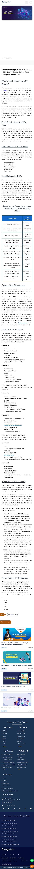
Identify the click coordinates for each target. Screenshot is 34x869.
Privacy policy (5, 858)
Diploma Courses (7, 759)
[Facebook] (3, 808)
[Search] (26, 2)
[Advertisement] (17, 39)
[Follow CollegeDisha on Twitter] (8, 808)
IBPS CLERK (21, 733)
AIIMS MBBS (21, 731)
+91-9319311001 (8, 802)
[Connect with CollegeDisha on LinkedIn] (14, 808)
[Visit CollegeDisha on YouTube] (30, 808)
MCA (4, 738)
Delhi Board (21, 754)
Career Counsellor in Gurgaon (9, 836)
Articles (5, 780)
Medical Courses (7, 767)
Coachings (6, 783)
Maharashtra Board (23, 762)
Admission (4, 855)
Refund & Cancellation (7, 861)
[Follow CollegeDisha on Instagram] (19, 808)
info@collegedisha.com (10, 805)
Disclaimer (20, 858)
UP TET (20, 741)
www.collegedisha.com (17, 867)
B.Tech (5, 731)
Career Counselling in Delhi (8, 820)
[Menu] (30, 2)
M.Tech (5, 733)
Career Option (7, 785)
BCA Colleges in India (13, 614)
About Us (12, 855)
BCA (4, 736)
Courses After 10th (8, 754)
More (4, 746)
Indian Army (21, 736)
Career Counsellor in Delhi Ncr (9, 841)
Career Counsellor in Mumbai (9, 825)
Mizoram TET (21, 744)
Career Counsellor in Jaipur (8, 833)
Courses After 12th (8, 757)
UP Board (20, 757)
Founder (15, 861)
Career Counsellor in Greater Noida (10, 844)
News (4, 778)
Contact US (13, 858)
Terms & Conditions (7, 864)
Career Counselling (8, 788)
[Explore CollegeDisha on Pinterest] (25, 808)
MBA (4, 741)
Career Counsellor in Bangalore (9, 823)
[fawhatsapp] (32, 860)
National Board (22, 759)
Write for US (24, 861)
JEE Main (20, 738)
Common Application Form (10, 791)
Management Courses (9, 764)
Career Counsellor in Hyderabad (10, 831)
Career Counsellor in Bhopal (9, 839)
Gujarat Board (22, 767)
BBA (4, 744)
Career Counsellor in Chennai (9, 828)
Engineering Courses (8, 762)
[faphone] (32, 866)
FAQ (19, 855)
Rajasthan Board (22, 764)
